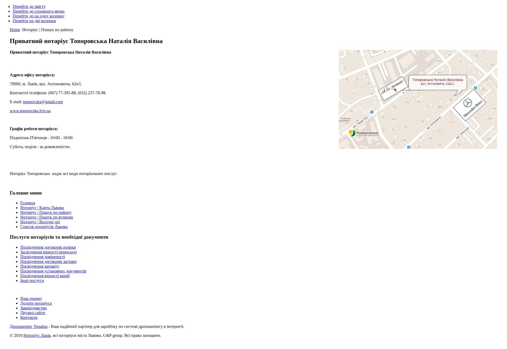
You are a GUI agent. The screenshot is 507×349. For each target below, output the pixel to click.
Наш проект (31, 298)
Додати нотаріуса (36, 303)
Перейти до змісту (29, 6)
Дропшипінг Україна (29, 326)
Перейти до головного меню (38, 11)
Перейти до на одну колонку (38, 16)
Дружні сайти (32, 312)
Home (15, 29)
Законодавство (33, 308)
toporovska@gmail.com (43, 102)
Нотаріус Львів (37, 335)
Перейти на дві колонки (34, 20)
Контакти (28, 317)
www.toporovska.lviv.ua (30, 111)
